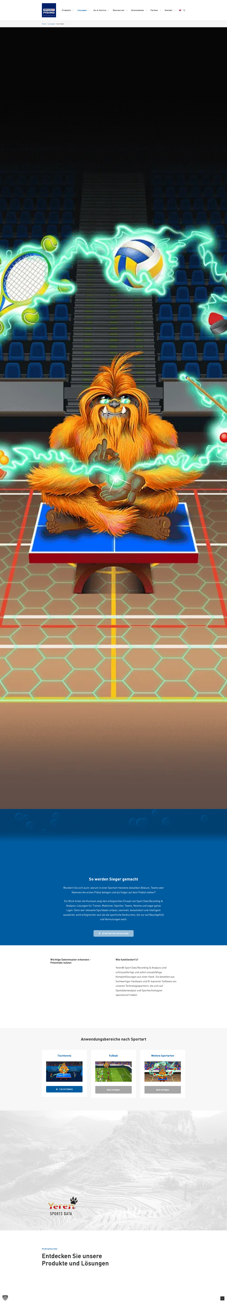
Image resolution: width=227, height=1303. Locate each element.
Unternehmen (137, 10)
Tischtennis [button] (66, 1089)
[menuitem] (67, 10)
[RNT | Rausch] (49, 10)
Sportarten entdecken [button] (115, 933)
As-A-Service (100, 10)
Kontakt (168, 10)
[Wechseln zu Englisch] (179, 10)
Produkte (66, 10)
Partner (154, 10)
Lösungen (82, 10)
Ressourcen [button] (118, 10)
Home (44, 24)
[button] (184, 10)
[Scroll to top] (222, 1298)
